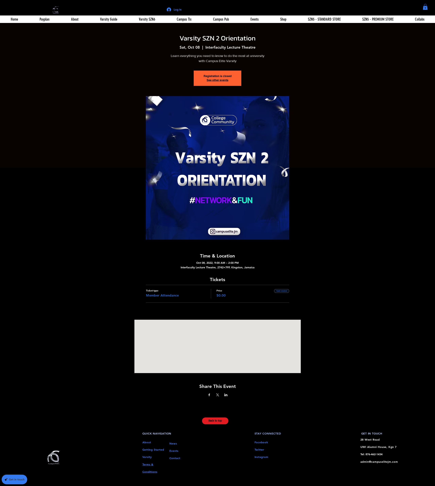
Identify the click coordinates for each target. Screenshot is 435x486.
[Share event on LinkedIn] (226, 394)
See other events (217, 80)
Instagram (261, 457)
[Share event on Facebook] (209, 394)
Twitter (259, 449)
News (173, 443)
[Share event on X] (217, 394)
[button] (425, 7)
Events (174, 451)
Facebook (261, 442)
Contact (174, 458)
